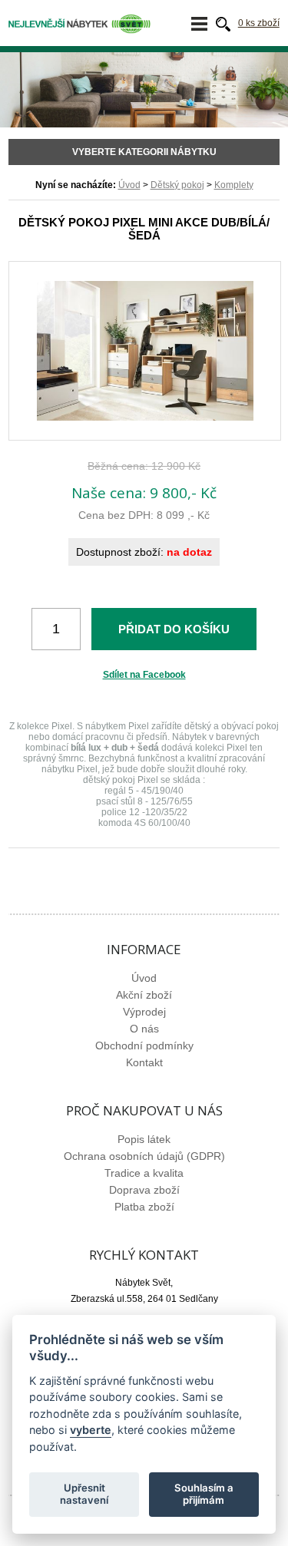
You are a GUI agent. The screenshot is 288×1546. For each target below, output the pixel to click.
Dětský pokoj (177, 185)
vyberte (90, 1429)
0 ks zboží (259, 23)
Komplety (233, 185)
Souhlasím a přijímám (203, 1494)
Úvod (129, 185)
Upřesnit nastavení (84, 1494)
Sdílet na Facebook (144, 674)
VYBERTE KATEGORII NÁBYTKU (144, 152)
